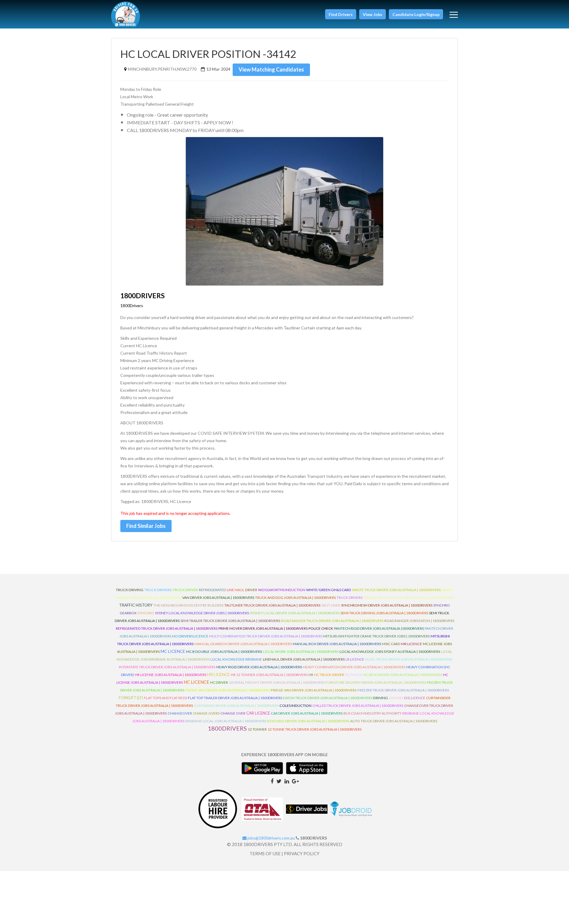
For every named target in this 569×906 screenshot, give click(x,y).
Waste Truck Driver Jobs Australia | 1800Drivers (396, 590)
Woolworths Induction (281, 590)
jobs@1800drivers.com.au (271, 837)
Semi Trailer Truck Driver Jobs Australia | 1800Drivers (230, 620)
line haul (235, 590)
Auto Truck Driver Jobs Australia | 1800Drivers (393, 721)
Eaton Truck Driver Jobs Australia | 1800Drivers (327, 698)
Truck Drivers (349, 597)
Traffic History (136, 605)
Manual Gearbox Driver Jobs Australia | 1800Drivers (243, 644)
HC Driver (219, 682)
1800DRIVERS (227, 728)
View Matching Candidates (271, 69)
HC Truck (353, 674)
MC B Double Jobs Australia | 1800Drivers (224, 651)
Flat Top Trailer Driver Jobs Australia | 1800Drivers (235, 698)
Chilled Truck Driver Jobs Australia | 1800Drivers (357, 705)
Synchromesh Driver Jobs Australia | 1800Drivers (386, 605)
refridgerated (212, 590)
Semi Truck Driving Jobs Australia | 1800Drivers (384, 613)
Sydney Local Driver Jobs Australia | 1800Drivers (295, 613)
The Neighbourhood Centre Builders (188, 605)
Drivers (396, 698)
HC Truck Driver (329, 674)
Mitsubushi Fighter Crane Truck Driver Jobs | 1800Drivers (376, 636)
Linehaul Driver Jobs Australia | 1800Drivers (304, 659)
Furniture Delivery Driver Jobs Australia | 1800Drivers (375, 682)
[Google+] (295, 780)
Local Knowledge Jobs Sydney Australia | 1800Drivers (390, 651)
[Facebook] (272, 780)
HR (311, 674)
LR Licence (355, 659)
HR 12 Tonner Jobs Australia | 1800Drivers (269, 674)
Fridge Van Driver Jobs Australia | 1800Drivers (227, 690)
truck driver (185, 590)
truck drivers (158, 590)
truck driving (129, 590)
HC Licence (196, 682)
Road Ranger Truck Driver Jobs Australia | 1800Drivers (332, 620)
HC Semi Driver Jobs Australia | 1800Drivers (402, 674)
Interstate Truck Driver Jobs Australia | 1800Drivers (167, 667)
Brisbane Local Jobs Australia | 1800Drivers (225, 721)
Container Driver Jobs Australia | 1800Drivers (236, 705)
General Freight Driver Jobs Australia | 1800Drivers (277, 682)
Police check (321, 628)
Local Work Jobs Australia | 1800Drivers (301, 651)
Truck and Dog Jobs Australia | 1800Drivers (295, 597)
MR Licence (411, 644)
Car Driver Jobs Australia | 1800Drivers (307, 713)
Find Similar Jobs (146, 526)
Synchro (146, 613)
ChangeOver (180, 713)
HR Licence (218, 674)
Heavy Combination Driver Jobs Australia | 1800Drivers (354, 667)
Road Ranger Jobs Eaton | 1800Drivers (419, 620)
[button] (340, 14)
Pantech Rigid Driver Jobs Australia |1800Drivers (379, 628)
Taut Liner (330, 605)
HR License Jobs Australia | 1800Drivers (170, 674)
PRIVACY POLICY (301, 853)
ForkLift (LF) (131, 698)
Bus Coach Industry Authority (372, 713)
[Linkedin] (286, 780)
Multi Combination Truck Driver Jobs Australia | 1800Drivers (265, 636)
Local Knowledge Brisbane (236, 659)
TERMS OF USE (265, 853)
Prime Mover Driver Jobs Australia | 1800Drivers (263, 628)
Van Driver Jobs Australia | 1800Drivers (218, 597)
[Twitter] (279, 780)
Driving (380, 698)
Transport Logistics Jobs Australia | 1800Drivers (408, 597)
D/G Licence (414, 698)
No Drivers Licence (190, 636)
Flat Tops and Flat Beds (165, 698)
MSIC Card (391, 644)
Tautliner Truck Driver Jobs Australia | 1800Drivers (272, 605)
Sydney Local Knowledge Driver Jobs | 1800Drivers (202, 613)
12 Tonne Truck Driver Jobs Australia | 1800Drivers (315, 729)
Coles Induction (295, 705)
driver (251, 590)
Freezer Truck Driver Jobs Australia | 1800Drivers (403, 690)
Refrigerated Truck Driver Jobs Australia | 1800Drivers (167, 628)
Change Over (232, 713)
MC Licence (173, 651)
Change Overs (206, 713)
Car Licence (258, 713)
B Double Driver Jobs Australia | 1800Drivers (308, 721)
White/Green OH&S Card (328, 590)
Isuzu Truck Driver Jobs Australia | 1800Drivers (408, 659)
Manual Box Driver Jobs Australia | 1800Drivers (337, 644)
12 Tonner (257, 729)
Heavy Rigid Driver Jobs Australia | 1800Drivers (259, 667)
